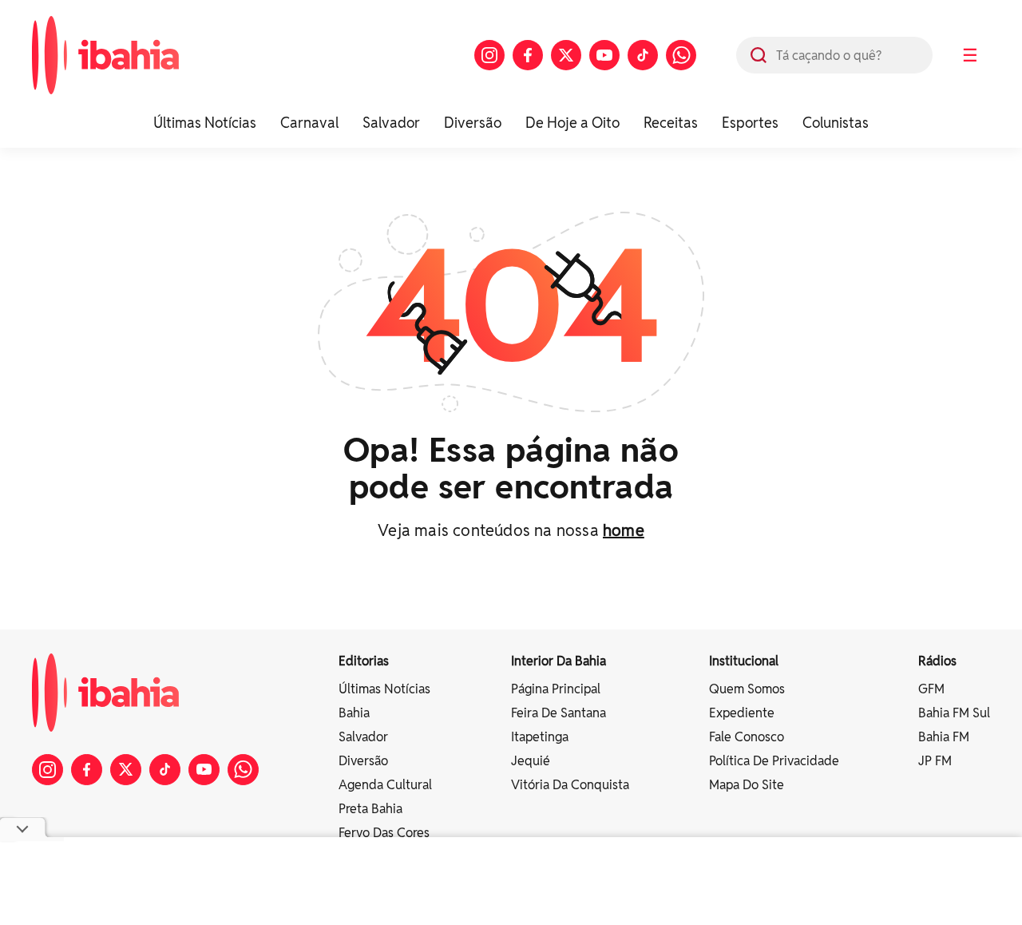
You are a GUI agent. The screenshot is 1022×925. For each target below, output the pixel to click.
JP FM (935, 760)
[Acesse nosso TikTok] (643, 55)
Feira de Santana (558, 713)
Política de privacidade (774, 760)
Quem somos (747, 689)
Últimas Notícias (204, 122)
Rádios (937, 661)
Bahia (354, 713)
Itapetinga (539, 736)
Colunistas (835, 122)
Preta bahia (370, 808)
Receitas (671, 122)
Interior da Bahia (558, 661)
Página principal (555, 689)
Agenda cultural (385, 784)
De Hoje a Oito (572, 122)
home (623, 530)
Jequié (530, 760)
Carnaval (309, 122)
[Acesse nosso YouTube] (604, 55)
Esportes (750, 122)
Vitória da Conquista (570, 784)
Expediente (741, 713)
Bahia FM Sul (954, 713)
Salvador (391, 122)
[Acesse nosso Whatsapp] (681, 55)
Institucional (743, 661)
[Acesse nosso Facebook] (528, 55)
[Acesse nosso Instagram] (489, 55)
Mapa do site (746, 784)
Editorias (364, 661)
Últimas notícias (384, 689)
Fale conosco (746, 736)
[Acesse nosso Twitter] (566, 55)
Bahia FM (943, 736)
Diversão (472, 122)
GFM (931, 689)
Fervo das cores (384, 832)
